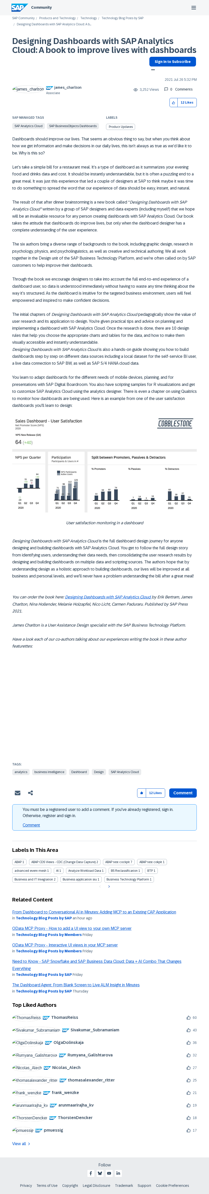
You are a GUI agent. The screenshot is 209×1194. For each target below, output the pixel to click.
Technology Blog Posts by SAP (122, 18)
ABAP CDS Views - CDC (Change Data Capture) (63, 862)
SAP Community (23, 18)
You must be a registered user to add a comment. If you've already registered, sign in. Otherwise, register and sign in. (98, 812)
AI (57, 871)
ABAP (18, 862)
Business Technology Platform (128, 879)
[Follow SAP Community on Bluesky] (100, 1173)
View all (19, 1144)
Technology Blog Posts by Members (49, 935)
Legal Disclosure (96, 1186)
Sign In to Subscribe (173, 62)
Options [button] (152, 70)
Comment (31, 825)
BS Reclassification (124, 871)
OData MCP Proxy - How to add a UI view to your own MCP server (72, 928)
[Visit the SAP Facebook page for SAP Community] (91, 1173)
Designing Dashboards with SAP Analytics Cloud (108, 597)
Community (41, 7)
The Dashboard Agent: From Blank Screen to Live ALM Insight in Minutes (76, 985)
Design (99, 772)
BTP (150, 871)
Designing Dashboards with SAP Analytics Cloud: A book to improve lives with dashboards (104, 46)
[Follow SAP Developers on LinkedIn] (118, 1173)
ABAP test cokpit (150, 862)
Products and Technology (57, 18)
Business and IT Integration (34, 879)
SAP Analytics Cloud (29, 126)
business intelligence (49, 772)
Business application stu (80, 879)
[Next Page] (108, 887)
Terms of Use (47, 1186)
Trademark (124, 1186)
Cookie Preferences (172, 1186)
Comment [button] (183, 793)
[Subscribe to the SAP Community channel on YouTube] (109, 1173)
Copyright (70, 1186)
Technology (88, 18)
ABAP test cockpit (117, 862)
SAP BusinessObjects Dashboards (73, 126)
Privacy (26, 1186)
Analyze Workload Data (84, 871)
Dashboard (79, 772)
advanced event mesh (30, 871)
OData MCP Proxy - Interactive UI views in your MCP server (65, 945)
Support (144, 1186)
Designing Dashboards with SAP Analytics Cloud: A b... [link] (54, 24)
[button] (174, 102)
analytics (21, 772)
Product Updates (121, 127)
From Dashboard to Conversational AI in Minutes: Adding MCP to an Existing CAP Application (94, 912)
